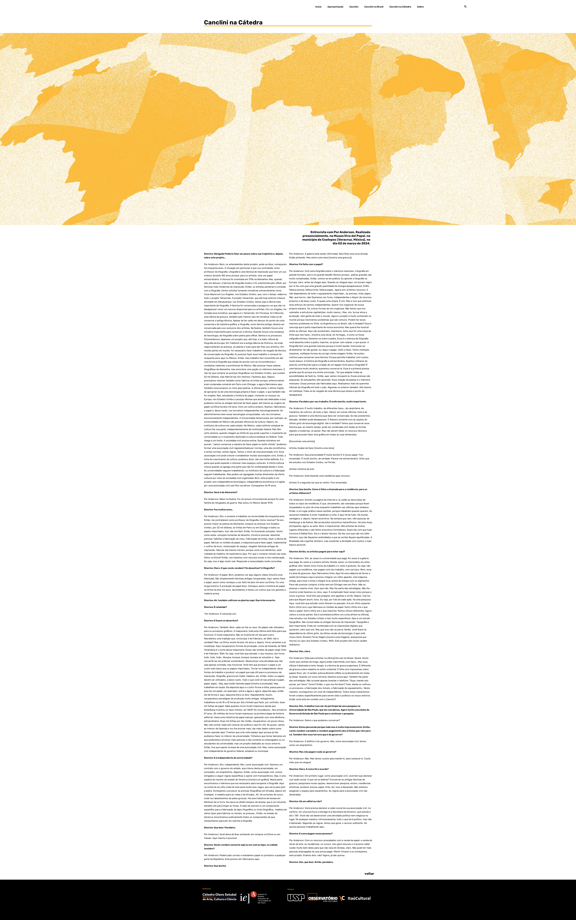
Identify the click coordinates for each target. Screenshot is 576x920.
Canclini (353, 6)
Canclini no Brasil (373, 6)
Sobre (420, 6)
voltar (369, 873)
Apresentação (335, 6)
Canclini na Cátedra (400, 6)
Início (318, 6)
